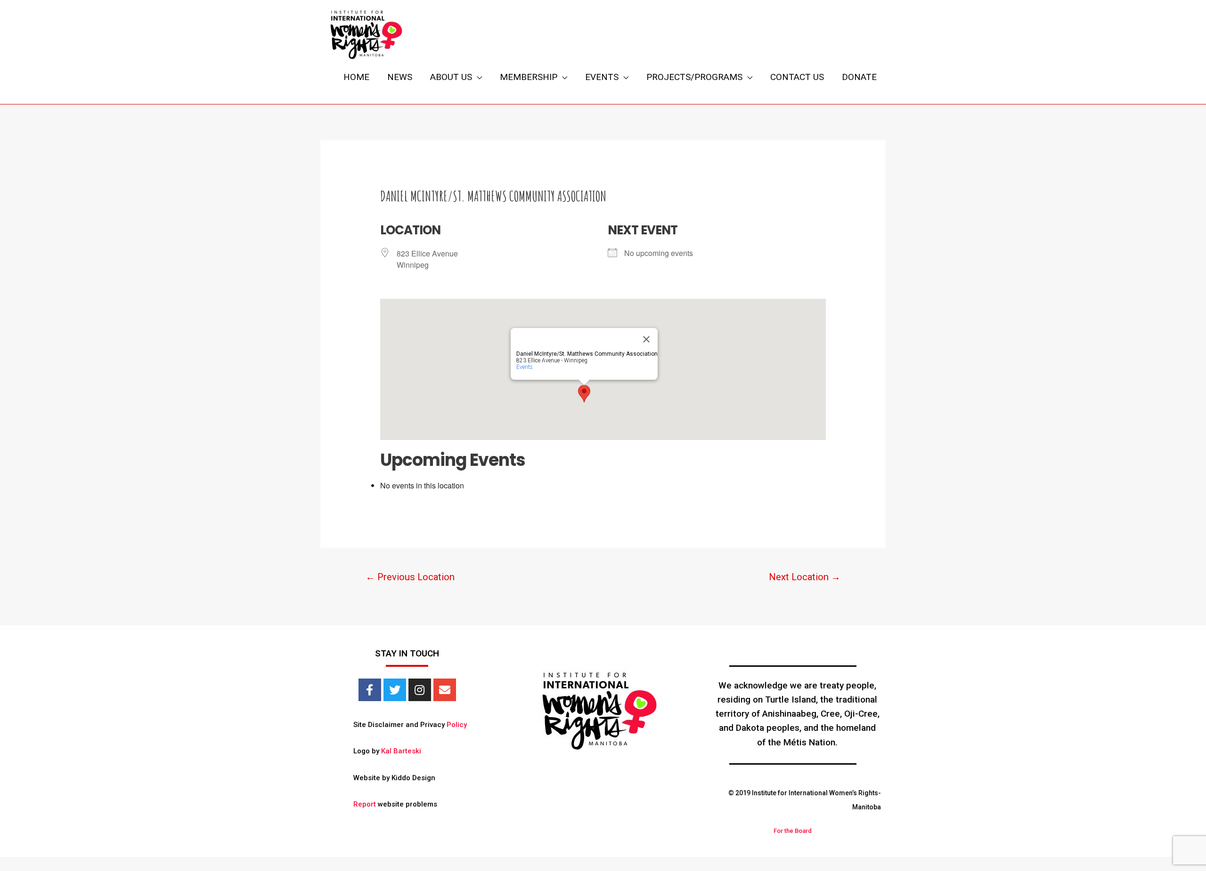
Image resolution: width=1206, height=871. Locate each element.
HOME (356, 77)
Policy (457, 724)
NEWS (399, 77)
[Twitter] (394, 690)
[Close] (646, 339)
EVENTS (602, 77)
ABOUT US (451, 77)
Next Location (804, 577)
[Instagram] (419, 690)
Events (524, 367)
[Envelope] (444, 690)
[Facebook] (370, 690)
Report (364, 804)
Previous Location (410, 577)
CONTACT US (797, 77)
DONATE (859, 77)
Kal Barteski (401, 751)
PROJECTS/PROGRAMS (694, 77)
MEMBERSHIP (528, 77)
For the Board (793, 830)
